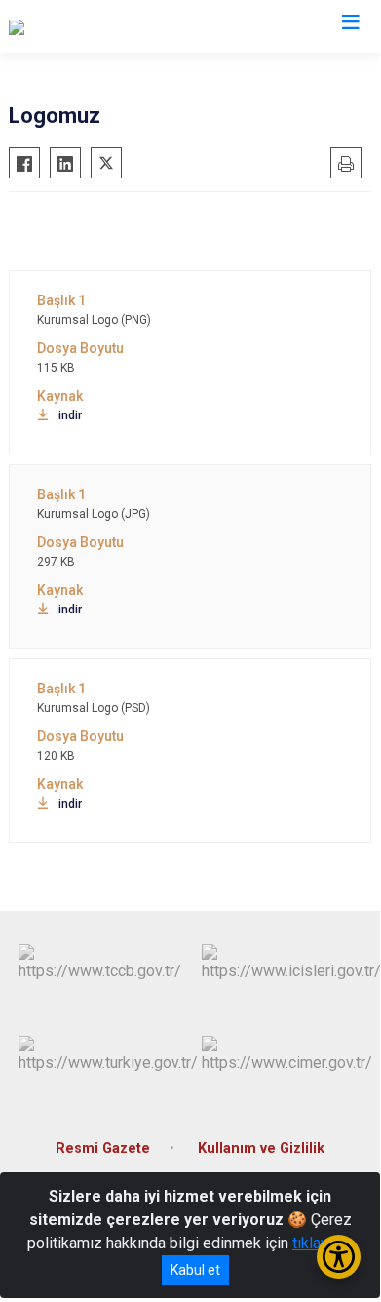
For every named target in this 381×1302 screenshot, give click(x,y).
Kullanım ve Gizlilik (261, 1148)
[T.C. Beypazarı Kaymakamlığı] (105, 26)
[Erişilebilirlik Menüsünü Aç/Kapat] (339, 1257)
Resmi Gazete (103, 1148)
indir (70, 415)
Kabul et (195, 1270)
